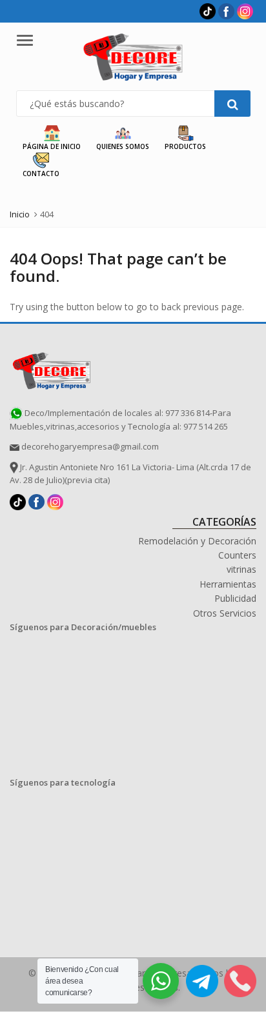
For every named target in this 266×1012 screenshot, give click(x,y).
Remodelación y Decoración (197, 541)
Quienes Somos (122, 146)
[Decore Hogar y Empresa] (52, 368)
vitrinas (241, 569)
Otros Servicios (224, 613)
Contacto (41, 173)
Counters (237, 555)
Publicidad (235, 598)
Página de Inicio (52, 146)
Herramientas (228, 584)
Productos (185, 146)
